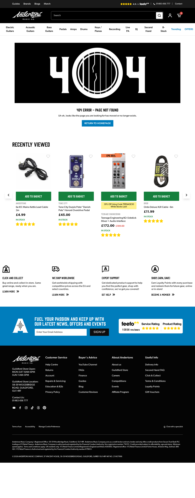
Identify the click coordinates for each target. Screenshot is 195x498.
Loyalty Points (152, 386)
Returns (49, 370)
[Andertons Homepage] (28, 15)
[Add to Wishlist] (48, 156)
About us (116, 365)
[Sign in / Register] (170, 15)
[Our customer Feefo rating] (151, 326)
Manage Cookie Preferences (49, 427)
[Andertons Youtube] (14, 408)
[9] (122, 235)
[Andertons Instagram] (26, 408)
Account (49, 376)
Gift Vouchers (152, 392)
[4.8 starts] (68, 224)
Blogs (37, 4)
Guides (16, 4)
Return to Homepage (97, 123)
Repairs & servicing (55, 381)
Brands (27, 4)
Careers (116, 376)
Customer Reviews (88, 392)
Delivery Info (151, 365)
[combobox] (107, 15)
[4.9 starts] (111, 235)
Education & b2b (54, 386)
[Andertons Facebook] (20, 408)
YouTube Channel (88, 365)
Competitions (119, 381)
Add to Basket (33, 196)
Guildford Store (120, 370)
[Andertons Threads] (38, 408)
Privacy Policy (52, 392)
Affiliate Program (120, 392)
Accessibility (30, 427)
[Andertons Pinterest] (44, 408)
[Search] (159, 15)
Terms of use (16, 427)
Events (115, 386)
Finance (83, 376)
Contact (178, 4)
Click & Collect (153, 376)
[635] (39, 224)
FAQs (81, 370)
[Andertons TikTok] (32, 408)
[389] (81, 224)
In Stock (20, 219)
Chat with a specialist (174, 427)
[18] (166, 221)
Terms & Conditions (155, 381)
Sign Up (99, 332)
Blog (81, 386)
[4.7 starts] (25, 224)
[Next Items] (186, 195)
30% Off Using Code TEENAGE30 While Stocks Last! (119, 205)
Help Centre (51, 365)
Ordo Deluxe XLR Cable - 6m (158, 207)
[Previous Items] (8, 195)
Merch (47, 4)
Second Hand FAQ (155, 370)
